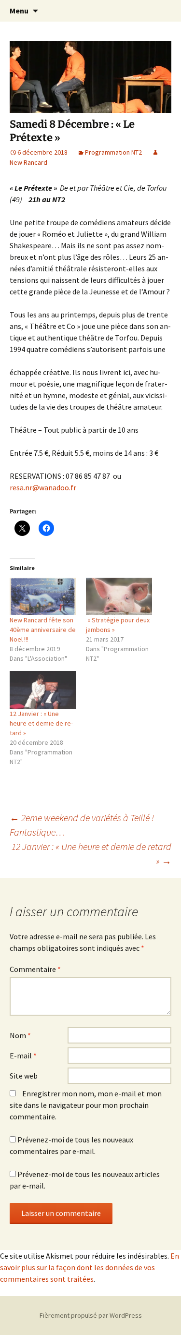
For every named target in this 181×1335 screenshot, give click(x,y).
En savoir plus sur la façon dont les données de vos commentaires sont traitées (89, 1267)
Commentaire (35, 969)
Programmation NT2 (113, 152)
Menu (19, 10)
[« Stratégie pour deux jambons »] (119, 597)
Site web (24, 1075)
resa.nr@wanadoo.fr (43, 487)
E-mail (23, 1055)
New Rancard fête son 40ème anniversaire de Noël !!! (43, 629)
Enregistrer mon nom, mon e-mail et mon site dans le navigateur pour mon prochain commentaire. (86, 1105)
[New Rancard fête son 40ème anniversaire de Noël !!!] (43, 597)
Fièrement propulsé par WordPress (91, 1315)
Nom (20, 1035)
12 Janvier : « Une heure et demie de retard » (41, 723)
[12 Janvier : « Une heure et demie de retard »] (43, 690)
